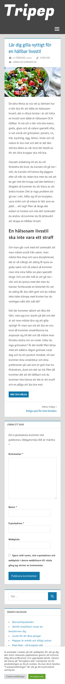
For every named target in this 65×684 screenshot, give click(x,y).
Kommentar (15, 454)
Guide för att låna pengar (26, 636)
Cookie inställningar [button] (15, 676)
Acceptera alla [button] (37, 676)
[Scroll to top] (57, 676)
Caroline (45, 57)
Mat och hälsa (18, 394)
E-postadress (16, 523)
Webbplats (14, 539)
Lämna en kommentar (24, 62)
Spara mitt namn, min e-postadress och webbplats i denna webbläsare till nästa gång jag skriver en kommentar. (31, 560)
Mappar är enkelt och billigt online (31, 640)
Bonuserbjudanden (23, 622)
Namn (12, 507)
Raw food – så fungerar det (27, 645)
